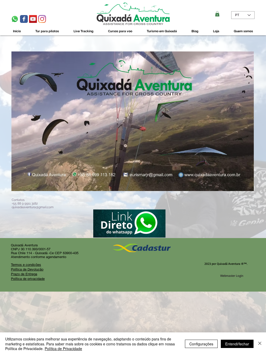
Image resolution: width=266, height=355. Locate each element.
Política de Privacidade (63, 348)
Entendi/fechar (237, 343)
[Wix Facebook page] (24, 19)
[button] (217, 13)
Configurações (201, 343)
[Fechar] (260, 344)
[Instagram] (42, 19)
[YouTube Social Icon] (33, 19)
